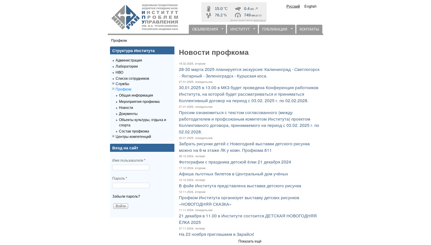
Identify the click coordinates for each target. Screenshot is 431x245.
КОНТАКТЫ (309, 29)
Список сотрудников (132, 78)
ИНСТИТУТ (238, 30)
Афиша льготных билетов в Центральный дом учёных (233, 173)
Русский (293, 6)
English (310, 6)
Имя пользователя (128, 160)
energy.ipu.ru (260, 20)
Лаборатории (127, 66)
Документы (128, 113)
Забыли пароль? (126, 196)
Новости (126, 107)
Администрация (129, 60)
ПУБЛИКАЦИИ (273, 30)
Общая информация (136, 95)
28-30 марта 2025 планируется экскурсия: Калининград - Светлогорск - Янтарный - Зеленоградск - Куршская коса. (249, 72)
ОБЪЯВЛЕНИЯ (203, 30)
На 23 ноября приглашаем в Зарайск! (216, 234)
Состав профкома (134, 131)
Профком (119, 40)
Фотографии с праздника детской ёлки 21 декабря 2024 (235, 162)
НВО (119, 72)
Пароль (119, 178)
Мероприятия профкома (139, 101)
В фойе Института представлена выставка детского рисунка (240, 185)
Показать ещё (250, 241)
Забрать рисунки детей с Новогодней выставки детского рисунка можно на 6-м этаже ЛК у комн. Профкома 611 (244, 146)
